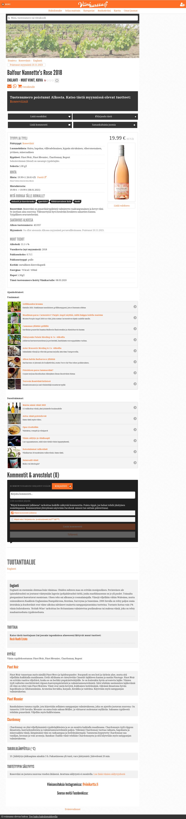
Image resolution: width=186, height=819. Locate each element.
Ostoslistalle (28, 87)
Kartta (117, 10)
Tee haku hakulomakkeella (43, 816)
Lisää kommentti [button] (38, 124)
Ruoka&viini (104, 10)
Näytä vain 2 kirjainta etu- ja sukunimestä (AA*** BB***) (36, 519)
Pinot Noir (12, 667)
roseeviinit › (25, 60)
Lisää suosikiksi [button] (38, 116)
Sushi (77, 201)
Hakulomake (55, 10)
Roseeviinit (19, 101)
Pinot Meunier (15, 699)
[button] (6, 4)
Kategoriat (88, 10)
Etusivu (12, 60)
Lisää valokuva (121, 205)
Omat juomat (131, 10)
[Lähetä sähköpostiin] (9, 86)
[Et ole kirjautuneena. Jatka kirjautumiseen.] (182, 4)
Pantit (40, 177)
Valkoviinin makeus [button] (57, 80)
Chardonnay (13, 719)
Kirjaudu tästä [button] (104, 116)
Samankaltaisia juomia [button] (104, 124)
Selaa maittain (72, 10)
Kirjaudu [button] (60, 486)
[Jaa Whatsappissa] (14, 86)
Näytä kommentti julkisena (25, 513)
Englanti (37, 60)
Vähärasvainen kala (61, 201)
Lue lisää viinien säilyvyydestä (109, 774)
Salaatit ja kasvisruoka (22, 201)
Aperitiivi (43, 201)
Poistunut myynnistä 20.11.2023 (26, 65)
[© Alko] (121, 172)
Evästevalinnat (72, 809)
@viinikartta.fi (90, 784)
